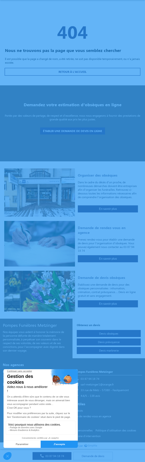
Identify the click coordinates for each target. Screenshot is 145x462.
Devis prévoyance (109, 342)
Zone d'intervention (88, 436)
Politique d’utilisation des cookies (115, 430)
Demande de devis (93, 456)
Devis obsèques (108, 333)
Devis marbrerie (109, 350)
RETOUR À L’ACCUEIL (72, 72)
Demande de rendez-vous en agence (88, 416)
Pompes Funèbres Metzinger (94, 371)
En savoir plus (108, 208)
